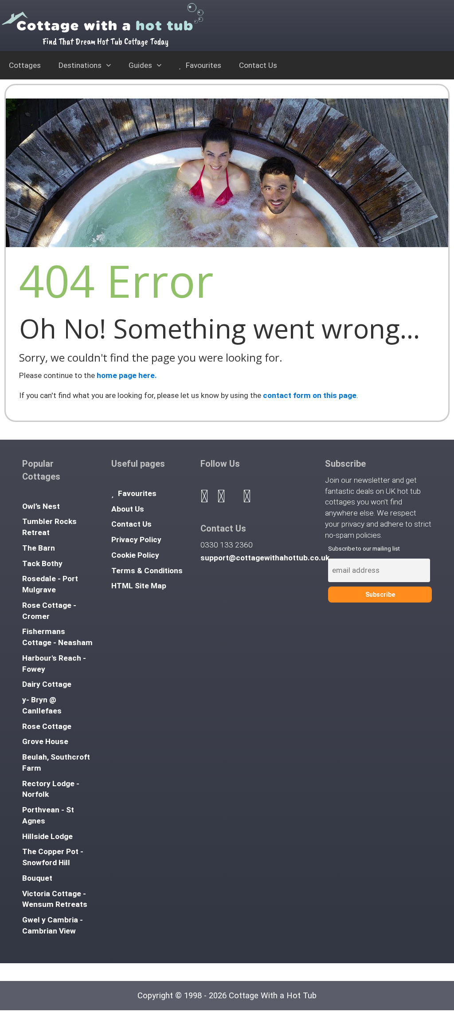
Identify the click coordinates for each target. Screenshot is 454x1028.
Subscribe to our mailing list (364, 548)
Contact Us (258, 65)
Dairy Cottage (46, 684)
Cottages (25, 65)
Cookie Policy (135, 555)
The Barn (38, 548)
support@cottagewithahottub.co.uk (264, 557)
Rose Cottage (46, 726)
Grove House (45, 741)
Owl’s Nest (41, 506)
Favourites (202, 65)
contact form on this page (309, 395)
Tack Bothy (42, 563)
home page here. (127, 375)
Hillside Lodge (47, 836)
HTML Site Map (138, 585)
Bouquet (37, 878)
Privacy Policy (136, 539)
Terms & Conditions (147, 570)
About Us (127, 508)
